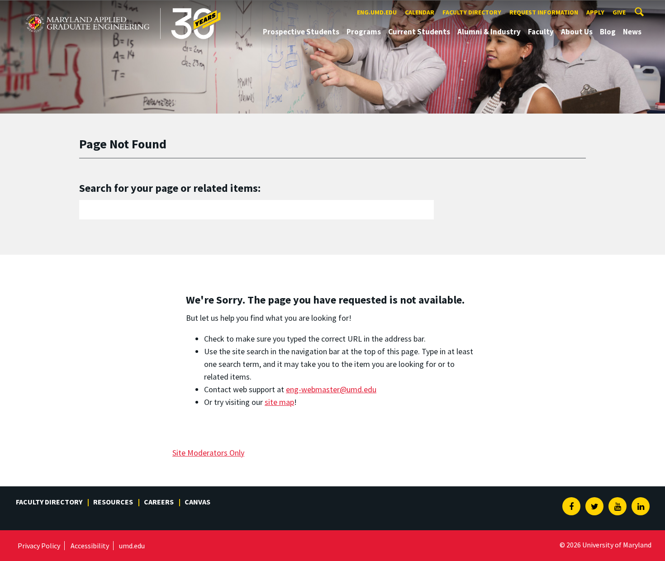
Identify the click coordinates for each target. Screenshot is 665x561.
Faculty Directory (471, 12)
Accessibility (90, 545)
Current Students (419, 32)
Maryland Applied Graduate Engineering (89, 8)
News (632, 32)
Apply (595, 12)
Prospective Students (301, 32)
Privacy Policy (39, 545)
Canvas (197, 501)
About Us (577, 32)
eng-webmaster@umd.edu (331, 389)
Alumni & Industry (489, 32)
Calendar (419, 12)
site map (279, 402)
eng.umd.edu (377, 12)
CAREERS (159, 501)
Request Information (543, 12)
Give (619, 12)
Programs (364, 32)
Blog (608, 32)
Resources (113, 501)
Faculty (541, 32)
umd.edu (132, 545)
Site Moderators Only (208, 452)
